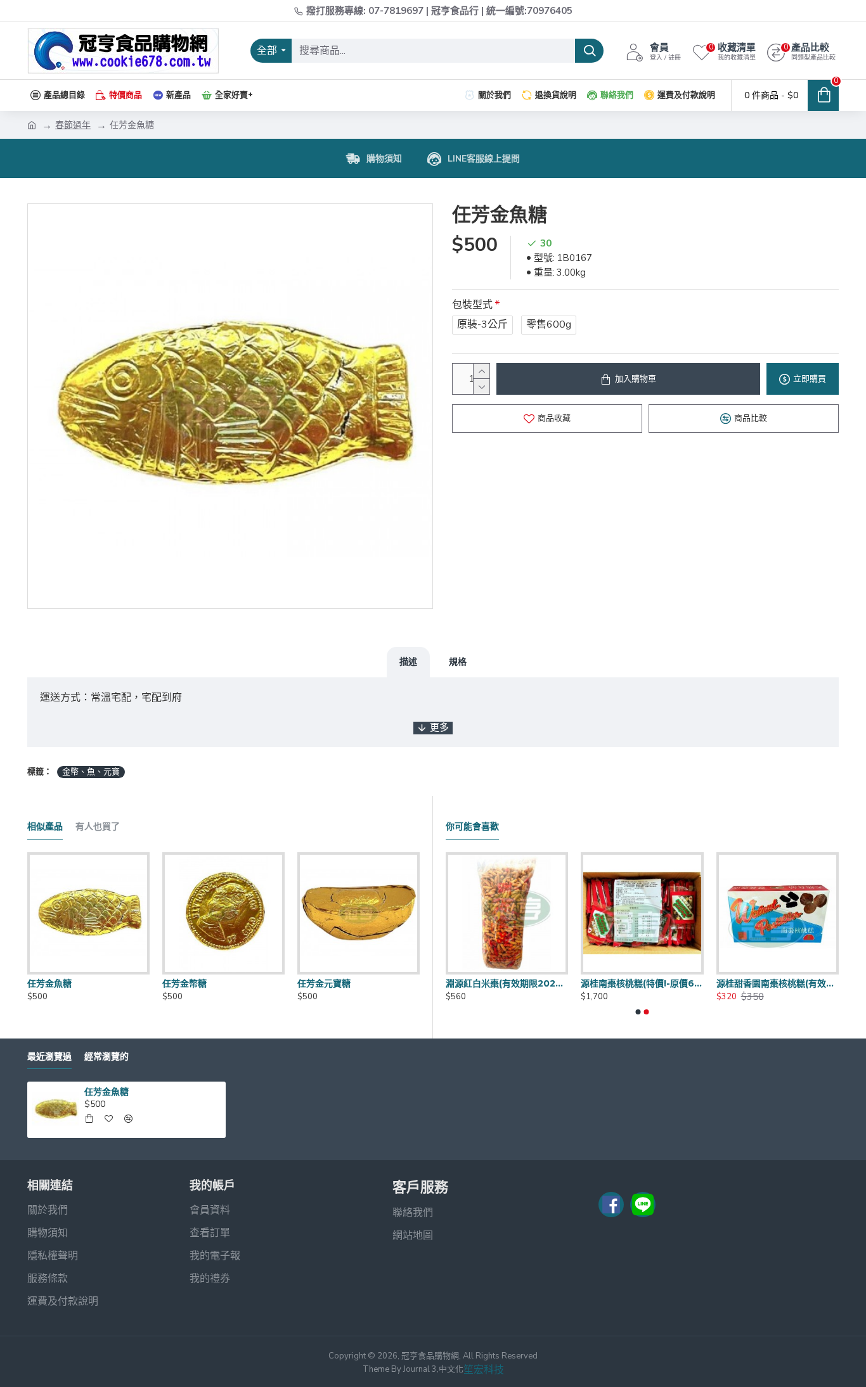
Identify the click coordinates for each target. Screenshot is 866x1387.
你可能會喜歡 (472, 826)
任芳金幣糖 (184, 983)
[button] (638, 1011)
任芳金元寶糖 (324, 983)
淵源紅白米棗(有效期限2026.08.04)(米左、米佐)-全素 (708, 983)
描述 (408, 661)
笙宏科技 (483, 1370)
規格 (458, 661)
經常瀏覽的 (106, 1056)
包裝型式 (472, 305)
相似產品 (45, 826)
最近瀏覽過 (49, 1056)
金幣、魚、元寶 (91, 771)
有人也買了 (97, 826)
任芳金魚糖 (49, 983)
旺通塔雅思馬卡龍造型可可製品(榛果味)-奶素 (573, 983)
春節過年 (73, 125)
